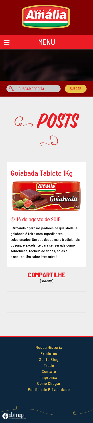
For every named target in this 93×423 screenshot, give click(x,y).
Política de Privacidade (49, 389)
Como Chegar (49, 383)
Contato (49, 371)
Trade (49, 365)
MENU (46, 42)
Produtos (49, 353)
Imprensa (49, 377)
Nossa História (49, 347)
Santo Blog (49, 359)
